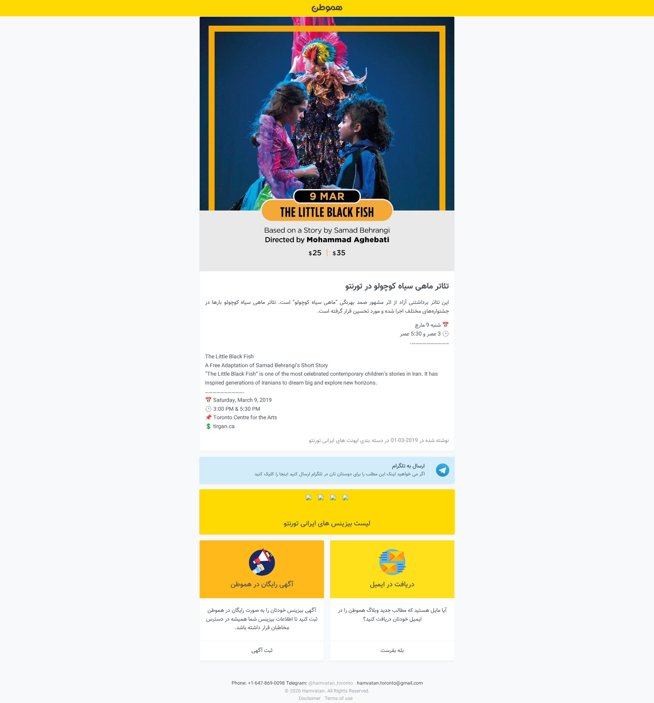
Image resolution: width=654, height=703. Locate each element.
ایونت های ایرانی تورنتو (334, 441)
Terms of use (339, 699)
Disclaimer (310, 699)
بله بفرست (392, 651)
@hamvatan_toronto (331, 683)
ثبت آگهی (261, 651)
